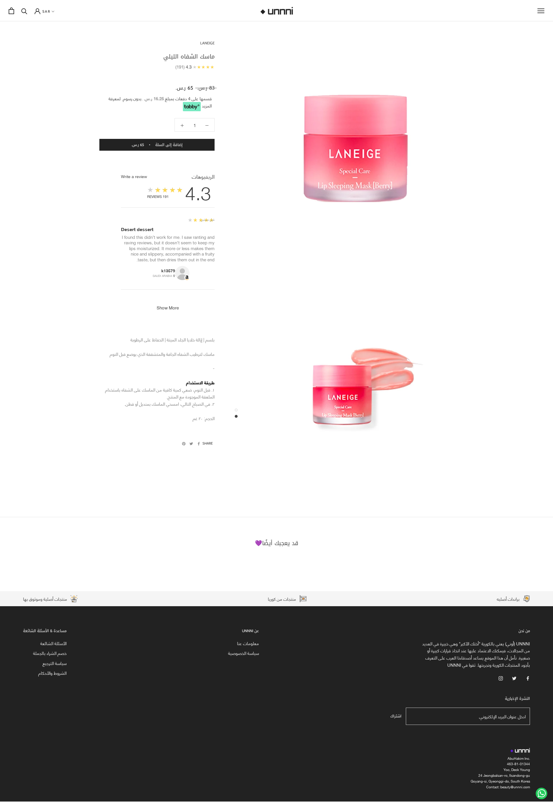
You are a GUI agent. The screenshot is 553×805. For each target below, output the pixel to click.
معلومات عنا (248, 643)
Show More (168, 307)
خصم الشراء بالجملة (50, 653)
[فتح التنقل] (540, 11)
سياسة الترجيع (55, 663)
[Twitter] (191, 443)
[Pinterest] (183, 443)
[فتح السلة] (11, 10)
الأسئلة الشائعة (53, 643)
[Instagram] (501, 677)
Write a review (134, 176)
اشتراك (396, 716)
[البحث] (24, 11)
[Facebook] (198, 443)
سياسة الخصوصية (243, 653)
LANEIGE (207, 43)
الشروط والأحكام (52, 673)
